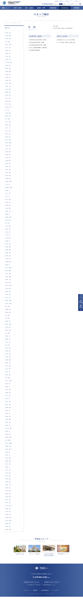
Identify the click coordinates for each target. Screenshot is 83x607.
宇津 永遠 (8, 469)
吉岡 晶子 (8, 258)
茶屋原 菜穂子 (9, 187)
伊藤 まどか (9, 211)
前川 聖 (8, 235)
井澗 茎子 (8, 291)
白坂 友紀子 (9, 44)
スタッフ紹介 (13, 22)
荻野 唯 (8, 410)
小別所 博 (8, 238)
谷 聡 (7, 110)
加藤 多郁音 (9, 181)
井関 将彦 (8, 496)
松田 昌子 (8, 487)
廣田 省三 (8, 321)
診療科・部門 (41, 8)
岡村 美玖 (8, 80)
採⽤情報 (56, 1)
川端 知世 (8, 327)
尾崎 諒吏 (8, 312)
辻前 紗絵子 (9, 276)
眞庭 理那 (8, 523)
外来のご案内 (18, 8)
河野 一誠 (8, 279)
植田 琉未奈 (9, 437)
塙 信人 (8, 223)
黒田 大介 (8, 336)
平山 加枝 (8, 490)
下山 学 (8, 184)
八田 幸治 (8, 511)
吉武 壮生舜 (9, 520)
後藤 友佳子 (9, 446)
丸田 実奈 (8, 330)
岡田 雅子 (8, 481)
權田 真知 (8, 124)
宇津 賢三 (8, 157)
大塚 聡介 (8, 232)
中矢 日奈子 (9, 83)
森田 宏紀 (8, 508)
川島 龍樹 (8, 354)
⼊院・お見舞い (29, 8)
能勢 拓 (8, 190)
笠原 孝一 (8, 383)
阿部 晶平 (8, 154)
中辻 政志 (8, 130)
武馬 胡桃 (8, 458)
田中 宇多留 (9, 303)
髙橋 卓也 (8, 50)
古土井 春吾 (9, 428)
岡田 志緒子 (9, 217)
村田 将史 (8, 478)
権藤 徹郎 (8, 249)
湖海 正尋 (8, 255)
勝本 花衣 (8, 362)
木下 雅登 (8, 122)
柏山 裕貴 (8, 401)
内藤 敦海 (8, 252)
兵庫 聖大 (8, 163)
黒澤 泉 (8, 431)
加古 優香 (8, 282)
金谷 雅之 (8, 101)
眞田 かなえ (9, 484)
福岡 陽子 (8, 160)
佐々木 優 (8, 395)
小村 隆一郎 (9, 505)
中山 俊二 (8, 342)
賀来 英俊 (8, 151)
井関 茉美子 (9, 529)
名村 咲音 (8, 175)
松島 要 (8, 425)
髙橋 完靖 (8, 392)
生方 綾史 (8, 47)
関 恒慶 (8, 41)
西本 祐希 (8, 95)
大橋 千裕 (8, 59)
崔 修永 (8, 315)
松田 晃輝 (8, 246)
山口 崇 (8, 196)
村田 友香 (8, 514)
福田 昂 (8, 467)
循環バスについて (69, 1)
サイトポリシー (56, 590)
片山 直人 (8, 297)
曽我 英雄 (8, 461)
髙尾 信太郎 (9, 324)
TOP (80, 309)
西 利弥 (8, 318)
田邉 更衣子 (9, 517)
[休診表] (80, 306)
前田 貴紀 (8, 178)
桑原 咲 (8, 264)
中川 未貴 (8, 104)
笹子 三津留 (9, 380)
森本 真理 (8, 220)
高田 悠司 (8, 205)
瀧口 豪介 (8, 374)
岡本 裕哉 (8, 172)
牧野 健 (8, 386)
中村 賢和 (8, 472)
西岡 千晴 (8, 116)
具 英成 (8, 333)
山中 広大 (8, 148)
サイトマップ (26, 590)
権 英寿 (8, 345)
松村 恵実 (8, 434)
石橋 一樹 (8, 86)
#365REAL (65, 8)
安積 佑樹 (8, 356)
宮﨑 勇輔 (8, 35)
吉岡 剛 (8, 452)
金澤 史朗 (8, 77)
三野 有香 (8, 368)
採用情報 (76, 8)
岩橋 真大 (8, 526)
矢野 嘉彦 (8, 113)
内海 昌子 (8, 351)
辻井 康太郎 (9, 142)
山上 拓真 (8, 139)
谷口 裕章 (8, 273)
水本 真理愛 (9, 443)
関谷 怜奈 (8, 68)
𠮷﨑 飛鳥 (8, 71)
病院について (6, 8)
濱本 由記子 (9, 449)
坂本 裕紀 (8, 365)
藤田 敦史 (8, 416)
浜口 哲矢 (8, 98)
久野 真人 (8, 56)
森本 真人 (8, 53)
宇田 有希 (8, 243)
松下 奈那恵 (9, 267)
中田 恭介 (8, 65)
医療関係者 (53, 8)
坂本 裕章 (8, 464)
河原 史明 (8, 145)
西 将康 (8, 377)
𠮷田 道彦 (8, 359)
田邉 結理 (8, 493)
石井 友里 (8, 499)
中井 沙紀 (8, 502)
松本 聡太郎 (9, 285)
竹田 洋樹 (8, 32)
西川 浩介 (8, 133)
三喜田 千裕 (9, 107)
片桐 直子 (8, 202)
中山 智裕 (8, 208)
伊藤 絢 (8, 241)
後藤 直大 (8, 339)
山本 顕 (8, 398)
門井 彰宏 (8, 169)
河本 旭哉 (8, 389)
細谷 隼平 (8, 229)
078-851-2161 (48, 4)
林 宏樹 (8, 119)
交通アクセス (62, 1)
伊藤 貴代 (8, 309)
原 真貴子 (8, 440)
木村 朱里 (8, 475)
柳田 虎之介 (9, 407)
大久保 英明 (9, 62)
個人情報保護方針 (45, 590)
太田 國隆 (8, 270)
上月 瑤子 (8, 193)
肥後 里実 (8, 92)
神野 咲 (8, 455)
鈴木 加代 (8, 294)
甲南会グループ (78, 1)
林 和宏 (8, 306)
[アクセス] (80, 296)
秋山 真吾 (8, 348)
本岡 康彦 (8, 419)
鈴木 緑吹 (8, 404)
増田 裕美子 (9, 300)
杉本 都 (8, 413)
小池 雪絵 (8, 89)
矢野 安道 (8, 38)
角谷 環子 (8, 136)
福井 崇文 (8, 74)
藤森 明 (8, 214)
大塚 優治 (8, 288)
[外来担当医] (80, 301)
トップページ (6, 22)
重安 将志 (8, 422)
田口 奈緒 (8, 199)
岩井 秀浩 (8, 166)
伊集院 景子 (9, 261)
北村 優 (8, 371)
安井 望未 (8, 226)
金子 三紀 (8, 127)
